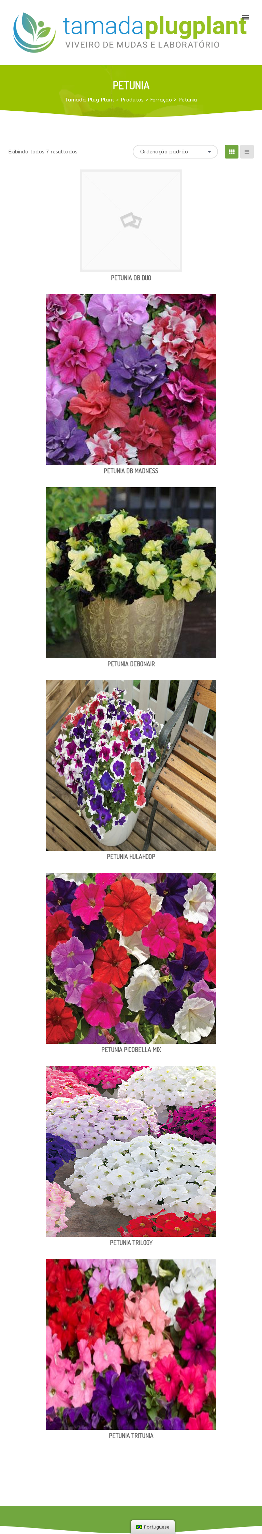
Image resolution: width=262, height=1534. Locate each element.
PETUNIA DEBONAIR (131, 664)
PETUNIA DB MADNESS (131, 471)
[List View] (247, 152)
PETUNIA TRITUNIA (131, 1435)
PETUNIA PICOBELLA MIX (131, 1049)
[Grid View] (231, 152)
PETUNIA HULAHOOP (131, 856)
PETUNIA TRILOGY (131, 1242)
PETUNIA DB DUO (131, 278)
